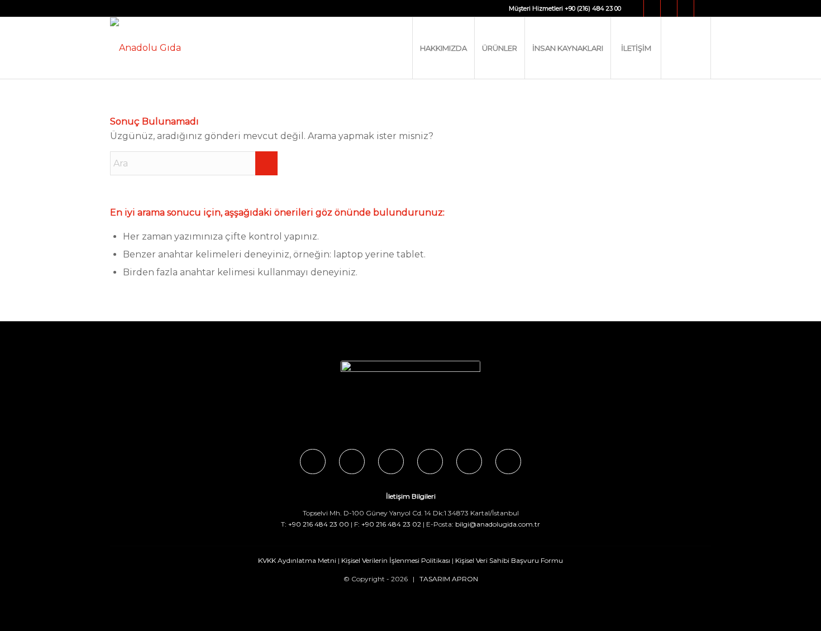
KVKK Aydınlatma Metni (297, 560)
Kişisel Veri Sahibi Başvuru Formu (509, 560)
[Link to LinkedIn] (702, 8)
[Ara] (686, 48)
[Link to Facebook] (635, 8)
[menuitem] (443, 48)
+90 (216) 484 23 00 (593, 8)
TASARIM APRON (448, 579)
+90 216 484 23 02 (391, 524)
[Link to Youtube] (685, 8)
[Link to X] (669, 8)
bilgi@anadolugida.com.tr (497, 524)
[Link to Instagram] (652, 8)
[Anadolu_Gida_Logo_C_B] (145, 48)
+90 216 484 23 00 (318, 524)
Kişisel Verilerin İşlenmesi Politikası (395, 560)
